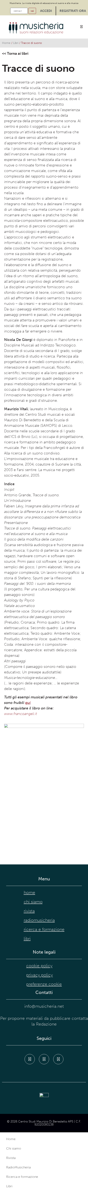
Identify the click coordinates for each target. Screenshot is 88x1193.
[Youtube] (58, 1059)
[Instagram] (44, 1059)
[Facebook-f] (30, 1059)
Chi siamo (33, 902)
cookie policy (39, 966)
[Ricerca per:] (19, 11)
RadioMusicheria (39, 920)
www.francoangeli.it (20, 713)
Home (6, 43)
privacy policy (39, 975)
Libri (15, 43)
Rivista (29, 911)
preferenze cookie (44, 984)
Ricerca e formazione (44, 929)
